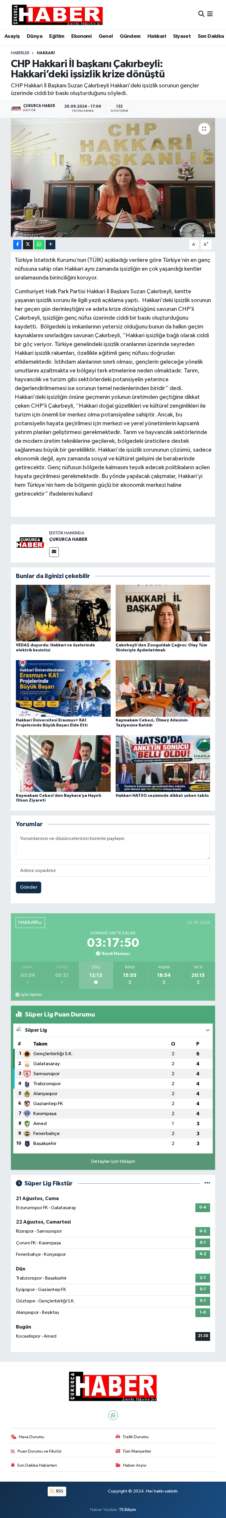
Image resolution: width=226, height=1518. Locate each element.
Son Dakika (211, 36)
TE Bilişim (127, 1509)
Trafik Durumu (135, 1437)
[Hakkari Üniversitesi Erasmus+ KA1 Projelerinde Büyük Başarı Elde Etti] (63, 688)
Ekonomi (81, 36)
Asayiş (12, 36)
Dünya (34, 36)
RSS (59, 1491)
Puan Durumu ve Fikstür (40, 1451)
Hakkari (156, 36)
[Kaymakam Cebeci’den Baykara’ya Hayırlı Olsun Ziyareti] (63, 763)
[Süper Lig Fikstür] (207, 1183)
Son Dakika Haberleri (37, 1465)
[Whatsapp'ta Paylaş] (39, 245)
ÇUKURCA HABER (68, 539)
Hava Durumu (31, 1437)
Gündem (130, 36)
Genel (106, 36)
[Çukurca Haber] (57, 14)
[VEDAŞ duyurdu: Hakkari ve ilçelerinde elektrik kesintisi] (63, 613)
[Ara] (201, 14)
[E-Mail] (54, 552)
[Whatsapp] (113, 1415)
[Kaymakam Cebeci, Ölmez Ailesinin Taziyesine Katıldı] (163, 688)
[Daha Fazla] (50, 245)
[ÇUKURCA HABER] (30, 543)
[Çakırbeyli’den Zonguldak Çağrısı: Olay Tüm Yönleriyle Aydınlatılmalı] (163, 613)
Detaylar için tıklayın (113, 1161)
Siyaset (182, 36)
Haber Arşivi (134, 1465)
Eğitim (56, 36)
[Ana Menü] (210, 14)
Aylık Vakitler (31, 995)
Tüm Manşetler (136, 1451)
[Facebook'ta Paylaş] (17, 245)
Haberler (20, 53)
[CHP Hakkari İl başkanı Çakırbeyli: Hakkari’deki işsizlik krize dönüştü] (113, 177)
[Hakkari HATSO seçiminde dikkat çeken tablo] (163, 763)
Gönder (28, 887)
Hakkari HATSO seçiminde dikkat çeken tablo (162, 796)
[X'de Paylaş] (28, 245)
